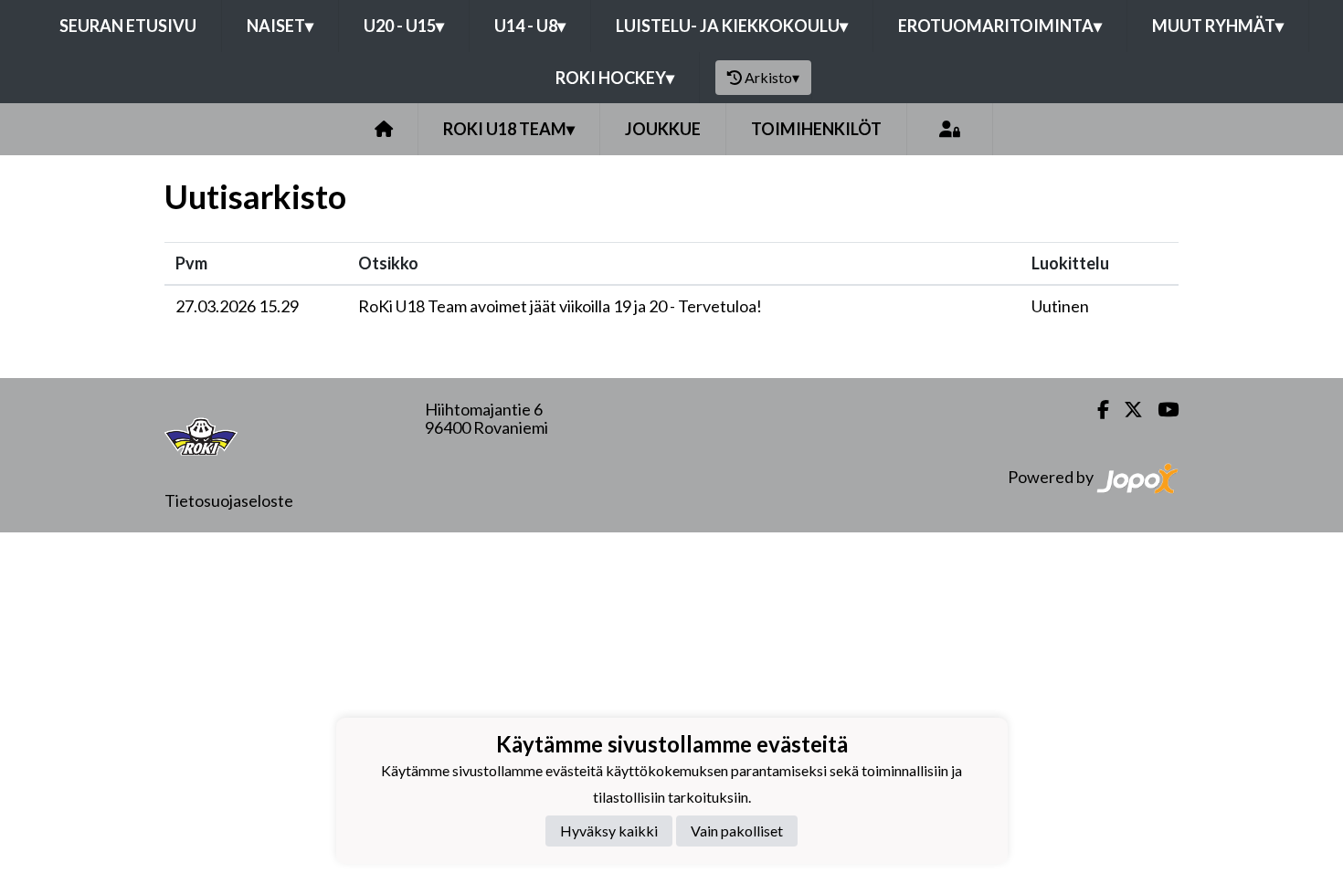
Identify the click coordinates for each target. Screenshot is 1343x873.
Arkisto (772, 77)
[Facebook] (1096, 409)
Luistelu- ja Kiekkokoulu (732, 26)
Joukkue (663, 129)
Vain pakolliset (737, 830)
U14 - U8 (530, 26)
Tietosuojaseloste (228, 500)
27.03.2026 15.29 (237, 306)
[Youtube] (1161, 409)
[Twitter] (1126, 409)
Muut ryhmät (1218, 26)
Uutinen (1060, 306)
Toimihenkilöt (816, 129)
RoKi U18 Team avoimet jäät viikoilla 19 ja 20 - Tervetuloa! (560, 306)
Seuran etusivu (127, 26)
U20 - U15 (404, 26)
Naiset (280, 26)
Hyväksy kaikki (609, 830)
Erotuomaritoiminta (1000, 26)
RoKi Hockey (614, 78)
